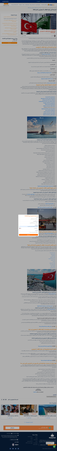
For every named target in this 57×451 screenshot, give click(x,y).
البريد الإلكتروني (35, 221)
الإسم (37, 217)
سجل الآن (28, 234)
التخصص (36, 230)
